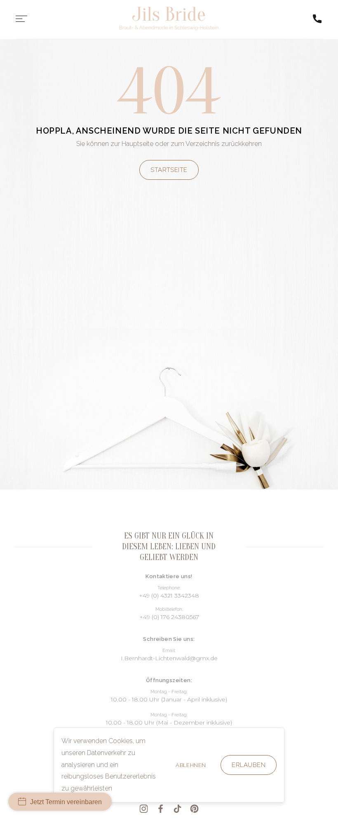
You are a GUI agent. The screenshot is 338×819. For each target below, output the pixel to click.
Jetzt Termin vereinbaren (66, 801)
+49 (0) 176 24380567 (169, 617)
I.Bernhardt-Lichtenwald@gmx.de (169, 658)
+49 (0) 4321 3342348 (169, 595)
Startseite (169, 170)
